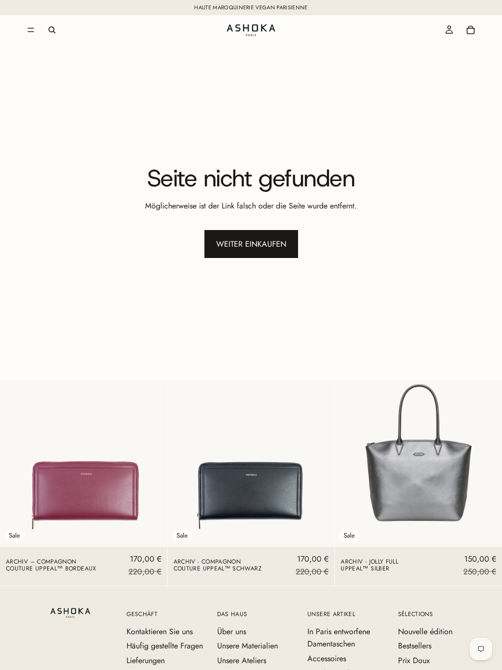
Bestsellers (414, 645)
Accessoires (326, 658)
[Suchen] (52, 30)
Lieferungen (145, 660)
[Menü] (31, 30)
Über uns (231, 631)
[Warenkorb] (470, 30)
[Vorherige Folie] (14, 463)
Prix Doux (414, 660)
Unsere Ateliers (241, 660)
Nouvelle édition (425, 631)
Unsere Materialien (247, 645)
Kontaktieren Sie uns (159, 631)
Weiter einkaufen (251, 244)
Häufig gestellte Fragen (164, 645)
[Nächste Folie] (152, 463)
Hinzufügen (160, 531)
